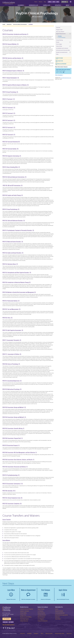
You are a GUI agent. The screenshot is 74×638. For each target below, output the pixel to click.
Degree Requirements (61, 33)
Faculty (57, 42)
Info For (64, 1)
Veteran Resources (24, 620)
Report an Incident (49, 633)
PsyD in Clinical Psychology (37, 13)
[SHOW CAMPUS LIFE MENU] (51, 5)
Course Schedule (61, 37)
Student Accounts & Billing (25, 616)
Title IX (42, 633)
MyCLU (35, 1)
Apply (50, 1)
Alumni (56, 609)
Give (58, 1)
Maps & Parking (41, 609)
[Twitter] (6, 628)
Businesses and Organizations (61, 615)
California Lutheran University (8, 3)
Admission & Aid (33, 5)
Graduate (9, 24)
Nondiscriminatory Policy (59, 633)
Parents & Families (59, 611)
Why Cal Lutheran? (60, 31)
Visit (54, 1)
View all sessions (58, 75)
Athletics (58, 5)
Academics (21, 5)
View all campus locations (8, 624)
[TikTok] (14, 628)
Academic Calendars (24, 611)
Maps (45, 1)
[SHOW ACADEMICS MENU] (24, 5)
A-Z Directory (40, 611)
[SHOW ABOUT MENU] (70, 5)
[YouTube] (12, 628)
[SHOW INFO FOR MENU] (66, 2)
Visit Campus (11, 622)
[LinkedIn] (10, 628)
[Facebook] (3, 628)
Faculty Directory (41, 613)
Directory (40, 1)
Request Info (60, 61)
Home (3, 24)
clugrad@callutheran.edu (65, 77)
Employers (57, 616)
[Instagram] (8, 628)
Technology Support (24, 618)
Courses (60, 36)
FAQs (57, 54)
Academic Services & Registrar (26, 609)
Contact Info (22, 633)
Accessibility (29, 633)
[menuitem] (64, 2)
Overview (58, 27)
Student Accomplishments (61, 52)
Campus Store (23, 615)
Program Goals (59, 29)
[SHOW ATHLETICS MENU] (61, 5)
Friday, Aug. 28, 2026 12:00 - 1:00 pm (63, 71)
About (68, 5)
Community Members (60, 613)
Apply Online (60, 58)
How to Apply (59, 44)
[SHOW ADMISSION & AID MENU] (39, 5)
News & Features (41, 616)
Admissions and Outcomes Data (63, 50)
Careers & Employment (43, 620)
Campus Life (46, 5)
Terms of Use (69, 633)
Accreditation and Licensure (62, 48)
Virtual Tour (5, 622)
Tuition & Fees (59, 46)
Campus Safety (23, 613)
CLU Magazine (41, 618)
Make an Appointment (62, 63)
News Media (58, 618)
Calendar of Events (42, 615)
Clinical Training (59, 40)
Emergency (36, 633)
